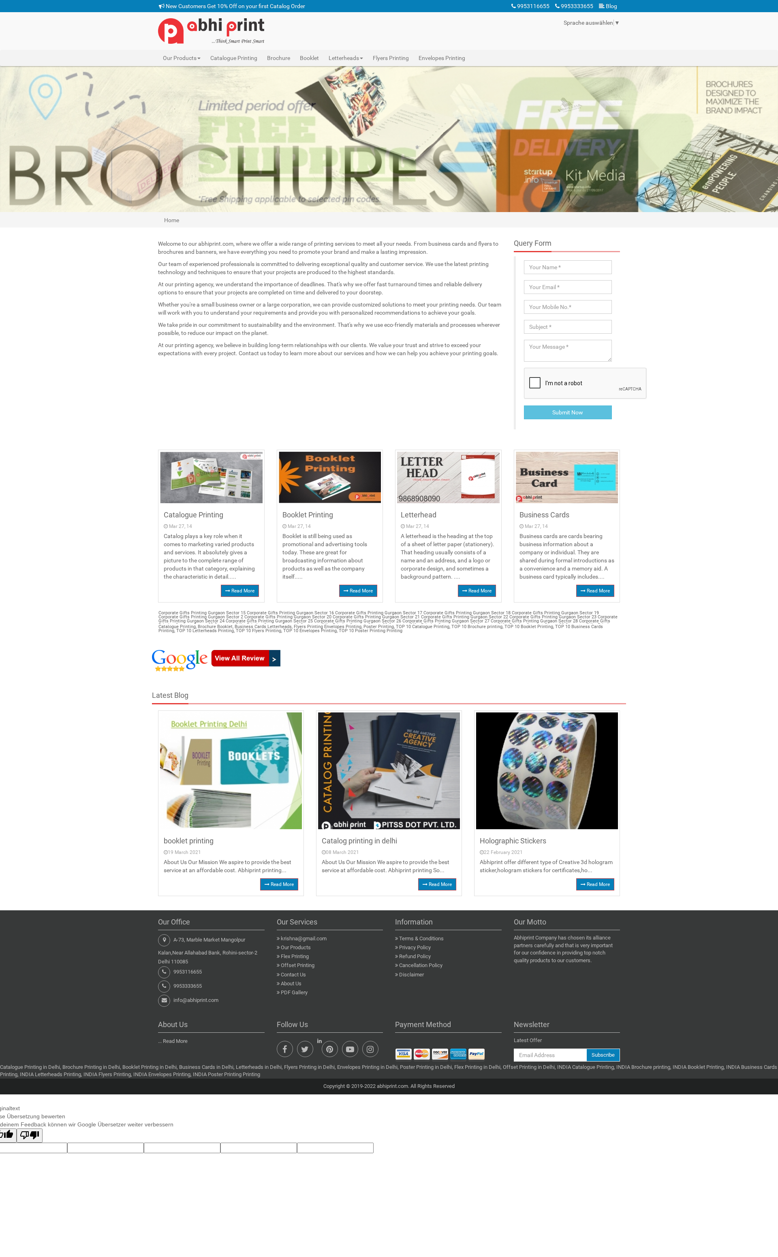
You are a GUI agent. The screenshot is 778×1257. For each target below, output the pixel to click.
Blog (611, 6)
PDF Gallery (294, 992)
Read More (242, 591)
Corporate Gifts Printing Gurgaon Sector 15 (202, 613)
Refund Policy (415, 956)
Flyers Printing (391, 58)
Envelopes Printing (442, 58)
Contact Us (293, 975)
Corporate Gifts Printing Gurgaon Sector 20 (287, 617)
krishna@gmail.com (304, 938)
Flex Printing (295, 956)
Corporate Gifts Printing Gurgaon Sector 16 (290, 613)
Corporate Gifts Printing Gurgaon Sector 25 (268, 621)
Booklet (309, 58)
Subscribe (603, 1055)
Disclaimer (411, 975)
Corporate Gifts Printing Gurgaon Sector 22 (464, 617)
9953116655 (532, 6)
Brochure (278, 58)
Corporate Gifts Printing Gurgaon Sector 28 (533, 621)
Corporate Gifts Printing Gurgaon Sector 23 (552, 617)
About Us (291, 983)
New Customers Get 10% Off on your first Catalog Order (235, 6)
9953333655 (576, 6)
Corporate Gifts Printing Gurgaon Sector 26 (357, 621)
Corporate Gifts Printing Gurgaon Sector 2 (200, 617)
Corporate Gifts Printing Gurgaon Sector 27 (445, 621)
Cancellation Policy (420, 965)
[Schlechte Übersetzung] (30, 1135)
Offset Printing (297, 965)
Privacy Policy (415, 947)
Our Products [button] (180, 58)
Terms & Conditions (421, 938)
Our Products (296, 947)
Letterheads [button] (344, 58)
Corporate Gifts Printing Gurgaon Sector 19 (555, 613)
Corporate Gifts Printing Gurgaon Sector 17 (378, 613)
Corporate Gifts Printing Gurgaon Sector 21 (375, 617)
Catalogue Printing (233, 58)
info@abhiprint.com (195, 1000)
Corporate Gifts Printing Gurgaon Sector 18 (466, 613)
